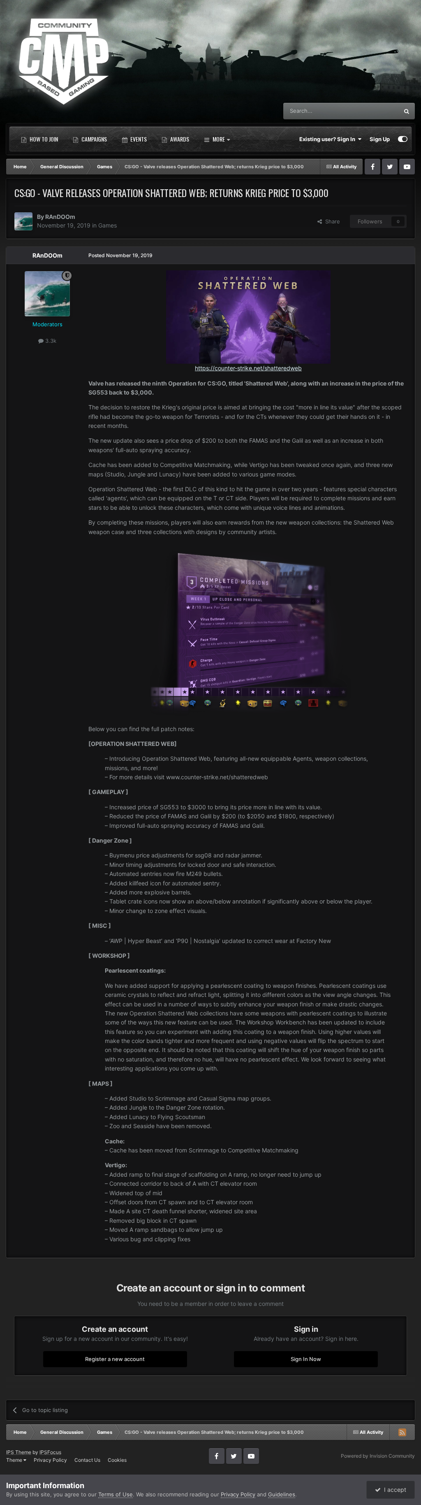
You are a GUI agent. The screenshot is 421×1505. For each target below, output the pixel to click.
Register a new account (115, 1359)
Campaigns (93, 139)
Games (107, 225)
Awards (179, 139)
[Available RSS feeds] (402, 1432)
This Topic (375, 111)
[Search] (406, 111)
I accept (393, 1489)
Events (138, 139)
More (218, 139)
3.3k (50, 340)
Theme (14, 1460)
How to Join (43, 139)
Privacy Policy (50, 1460)
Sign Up (380, 139)
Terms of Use (115, 1494)
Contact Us (87, 1460)
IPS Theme (18, 1452)
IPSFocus (50, 1452)
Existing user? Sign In (328, 139)
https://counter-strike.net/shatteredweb (248, 368)
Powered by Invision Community (378, 1456)
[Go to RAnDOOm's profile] (23, 221)
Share (331, 221)
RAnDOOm (60, 216)
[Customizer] (403, 139)
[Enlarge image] (248, 629)
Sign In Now (306, 1359)
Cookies (117, 1460)
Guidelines (281, 1494)
